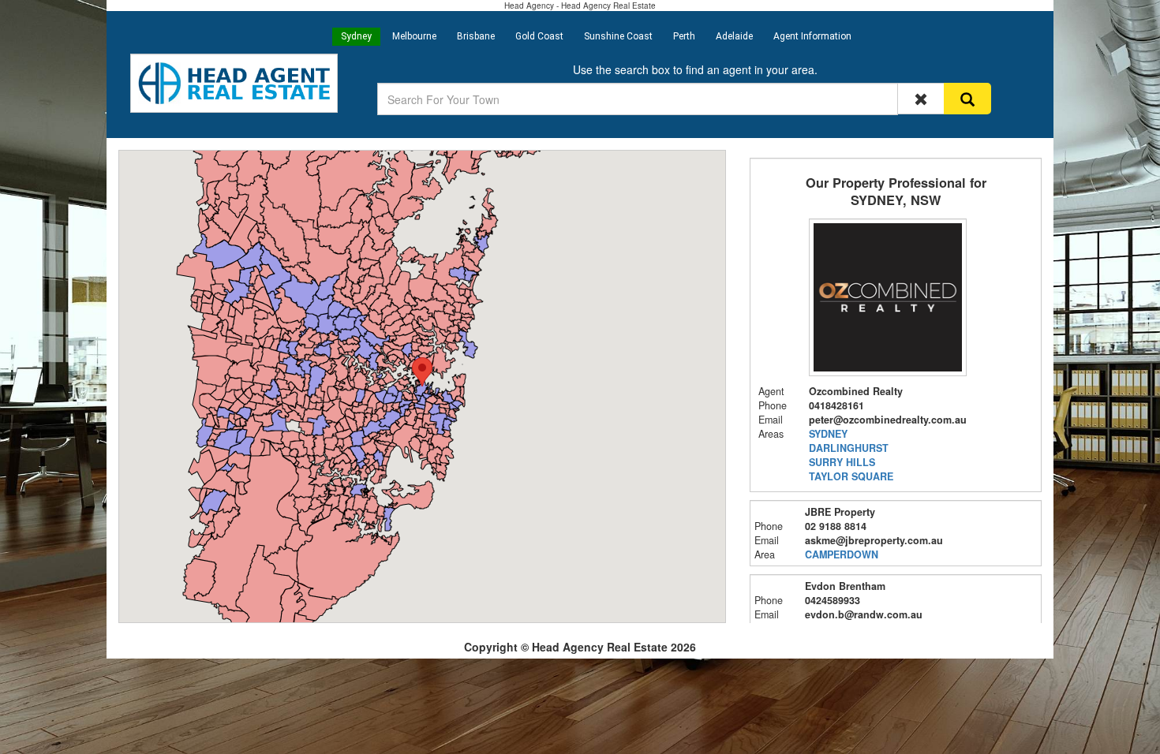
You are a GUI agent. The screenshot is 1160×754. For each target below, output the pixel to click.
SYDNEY (828, 434)
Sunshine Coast (618, 36)
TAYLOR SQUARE (851, 476)
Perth (684, 36)
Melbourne (414, 36)
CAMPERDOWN (841, 554)
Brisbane (476, 36)
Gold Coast (539, 36)
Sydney (356, 36)
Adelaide (734, 36)
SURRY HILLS (842, 462)
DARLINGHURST (849, 448)
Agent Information (812, 36)
